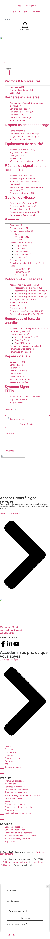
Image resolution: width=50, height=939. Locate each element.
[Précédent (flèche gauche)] (2, 938)
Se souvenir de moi (17, 911)
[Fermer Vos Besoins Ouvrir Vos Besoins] (19, 433)
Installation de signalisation (17, 838)
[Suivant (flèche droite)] (7, 938)
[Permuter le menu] (2, 64)
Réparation (10, 841)
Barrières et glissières (22, 97)
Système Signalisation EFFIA (23, 389)
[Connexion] (25, 25)
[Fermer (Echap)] (16, 935)
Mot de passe (13, 901)
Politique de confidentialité (15, 862)
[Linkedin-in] (10, 644)
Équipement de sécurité (24, 144)
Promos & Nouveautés (23, 81)
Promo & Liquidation (14, 781)
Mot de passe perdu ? (17, 924)
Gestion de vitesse (20, 197)
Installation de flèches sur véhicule (20, 835)
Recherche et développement (18, 832)
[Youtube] (16, 644)
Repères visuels (17, 356)
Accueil (8, 746)
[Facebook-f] (3, 644)
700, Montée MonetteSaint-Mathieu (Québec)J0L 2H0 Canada (11, 630)
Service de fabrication (15, 830)
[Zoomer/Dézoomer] (2, 935)
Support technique (18, 11)
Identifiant (11, 891)
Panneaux (13, 219)
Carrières (36, 11)
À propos (16, 6)
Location (9, 755)
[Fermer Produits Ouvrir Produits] (7, 72)
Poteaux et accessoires (23, 279)
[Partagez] (11, 935)
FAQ (6, 764)
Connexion (25, 29)
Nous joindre (32, 6)
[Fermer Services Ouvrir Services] (15, 409)
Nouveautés (10, 784)
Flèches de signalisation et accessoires (26, 168)
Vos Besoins (10, 752)
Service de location (14, 827)
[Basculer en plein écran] (7, 935)
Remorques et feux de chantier (22, 320)
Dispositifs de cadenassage (27, 125)
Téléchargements (13, 767)
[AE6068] (13, 457)
